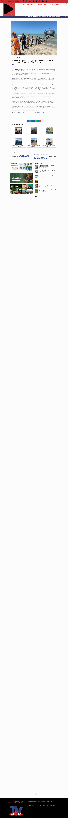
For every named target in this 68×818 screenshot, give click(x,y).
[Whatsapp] (39, 1)
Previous (36, 196)
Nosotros (52, 4)
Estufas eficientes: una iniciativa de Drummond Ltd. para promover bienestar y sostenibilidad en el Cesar (47, 185)
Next (36, 793)
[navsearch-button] (67, 4)
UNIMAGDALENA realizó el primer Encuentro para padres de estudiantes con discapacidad (25, 156)
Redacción (16, 64)
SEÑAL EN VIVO (9, 14)
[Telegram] (43, 1)
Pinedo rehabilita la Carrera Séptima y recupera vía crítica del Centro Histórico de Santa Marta (32, 16)
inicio (24, 4)
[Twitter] (30, 1)
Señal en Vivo (30, 4)
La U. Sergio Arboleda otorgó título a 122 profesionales (47, 170)
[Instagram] (26, 1)
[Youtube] (33, 1)
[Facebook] (23, 1)
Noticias (45, 4)
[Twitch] (36, 1)
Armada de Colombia (17, 69)
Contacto (58, 4)
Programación (38, 4)
